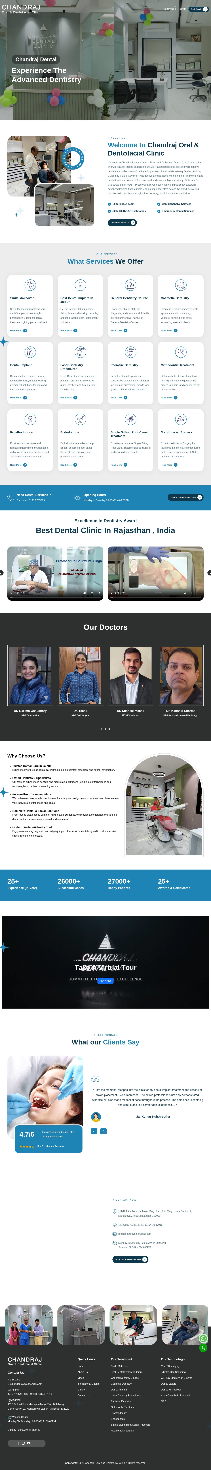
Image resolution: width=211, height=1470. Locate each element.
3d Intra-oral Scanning (173, 1372)
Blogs (138, 9)
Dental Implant (119, 1389)
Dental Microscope (171, 1389)
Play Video (105, 980)
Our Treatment (77, 9)
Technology (94, 9)
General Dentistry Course (125, 1378)
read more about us (120, 223)
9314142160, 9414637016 (175, 9)
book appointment (199, 9)
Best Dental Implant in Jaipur (126, 1372)
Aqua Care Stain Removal (175, 1395)
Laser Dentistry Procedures (126, 1395)
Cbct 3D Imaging (170, 1366)
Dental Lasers (168, 1383)
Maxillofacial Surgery (122, 1430)
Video (81, 1378)
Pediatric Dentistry (121, 1401)
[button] (102, 729)
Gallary (127, 9)
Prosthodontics (119, 1413)
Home (52, 9)
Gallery (81, 1389)
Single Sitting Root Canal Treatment (130, 1424)
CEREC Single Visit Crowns (176, 1378)
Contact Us (151, 9)
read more (15, 330)
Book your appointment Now (183, 497)
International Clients (113, 9)
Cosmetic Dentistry (121, 1383)
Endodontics (118, 1419)
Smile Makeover (120, 1366)
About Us (61, 9)
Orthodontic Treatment (123, 1407)
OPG (163, 1401)
